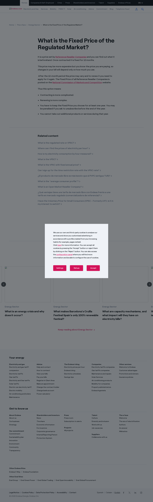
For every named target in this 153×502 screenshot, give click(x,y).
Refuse (76, 268)
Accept (93, 268)
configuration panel (64, 255)
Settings (59, 268)
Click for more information (66, 245)
